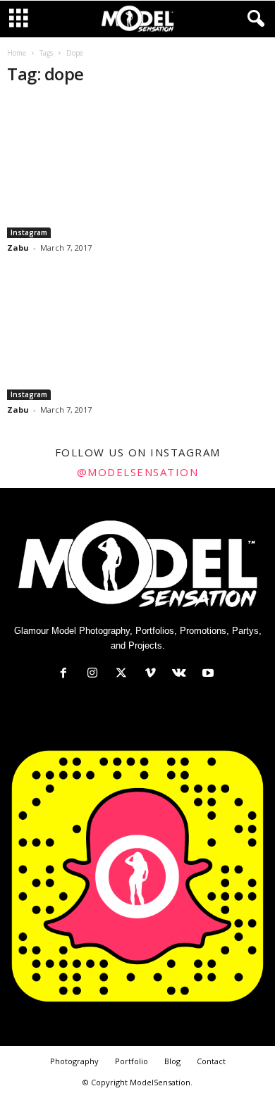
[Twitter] (124, 674)
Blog (172, 1061)
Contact (211, 1061)
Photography (74, 1061)
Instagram (29, 232)
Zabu (18, 247)
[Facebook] (66, 674)
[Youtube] (210, 674)
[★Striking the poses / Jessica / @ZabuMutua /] (137, 168)
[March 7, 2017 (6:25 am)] (137, 330)
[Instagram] (95, 674)
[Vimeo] (153, 674)
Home (16, 53)
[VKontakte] (182, 674)
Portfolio (131, 1061)
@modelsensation (138, 472)
